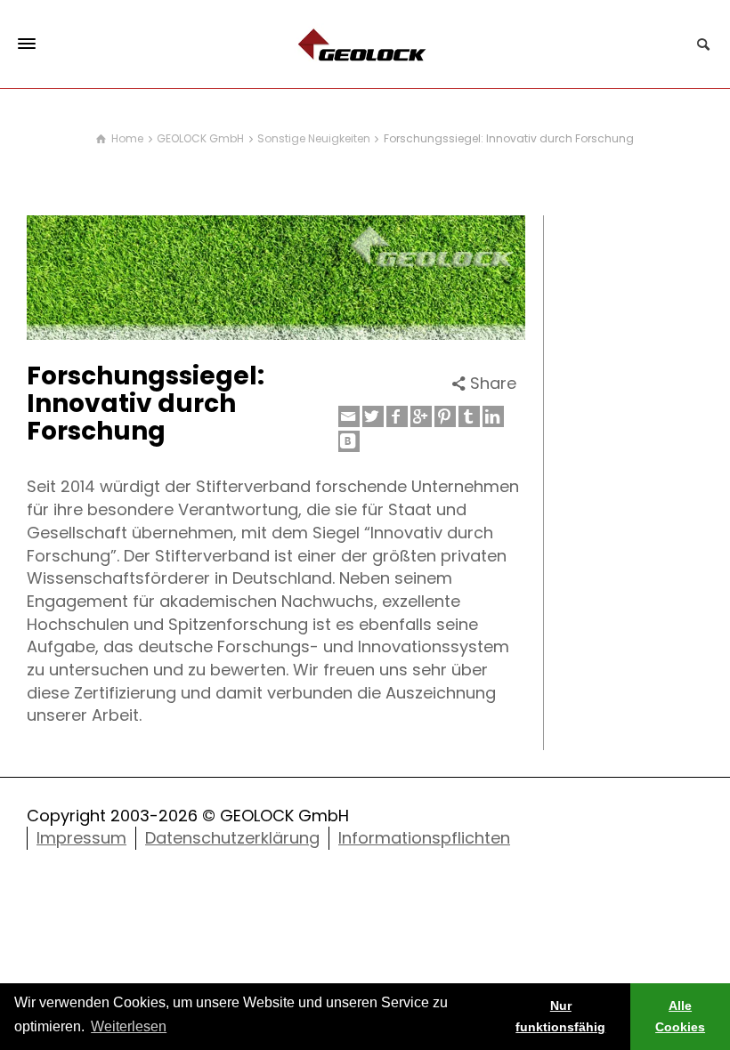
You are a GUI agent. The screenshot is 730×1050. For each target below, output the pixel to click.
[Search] (703, 44)
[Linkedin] (493, 416)
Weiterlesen (128, 1026)
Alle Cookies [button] (680, 1016)
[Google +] (421, 416)
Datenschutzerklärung (232, 838)
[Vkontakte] (349, 441)
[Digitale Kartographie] (365, 43)
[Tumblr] (469, 416)
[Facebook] (397, 416)
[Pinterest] (445, 416)
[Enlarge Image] (276, 277)
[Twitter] (373, 416)
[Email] (349, 416)
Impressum (81, 838)
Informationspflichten (424, 838)
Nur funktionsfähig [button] (560, 1016)
